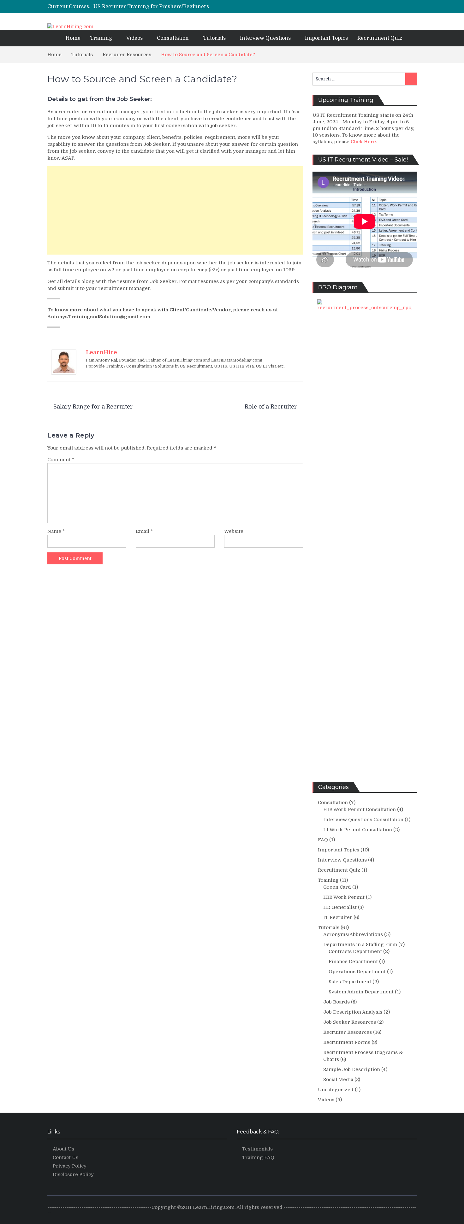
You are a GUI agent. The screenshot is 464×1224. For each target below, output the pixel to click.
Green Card (337, 887)
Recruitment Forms (346, 1042)
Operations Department (357, 971)
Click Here (363, 141)
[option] (181, 6)
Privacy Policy (69, 1166)
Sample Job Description (351, 1069)
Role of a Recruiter (271, 406)
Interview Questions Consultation (363, 819)
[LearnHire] (63, 362)
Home (73, 38)
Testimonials (257, 1149)
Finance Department (353, 961)
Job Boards (336, 1002)
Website (233, 531)
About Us (63, 1149)
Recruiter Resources (347, 1032)
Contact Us (65, 1157)
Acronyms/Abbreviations (353, 934)
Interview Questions (265, 38)
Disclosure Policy (73, 1174)
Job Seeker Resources (349, 1022)
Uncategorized (336, 1089)
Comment (60, 459)
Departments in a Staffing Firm (360, 944)
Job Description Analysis (352, 1012)
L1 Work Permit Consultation (357, 830)
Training (101, 38)
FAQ (323, 840)
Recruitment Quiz (379, 38)
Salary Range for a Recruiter (93, 406)
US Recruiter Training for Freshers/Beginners (151, 6)
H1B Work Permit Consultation (359, 809)
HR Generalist (340, 907)
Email (144, 531)
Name (56, 531)
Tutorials (214, 38)
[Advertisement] (175, 210)
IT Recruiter (337, 917)
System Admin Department (361, 992)
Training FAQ (258, 1157)
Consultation (173, 38)
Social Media (338, 1079)
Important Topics (326, 38)
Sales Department (350, 982)
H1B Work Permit (344, 897)
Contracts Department (355, 951)
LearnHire (101, 352)
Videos (134, 38)
